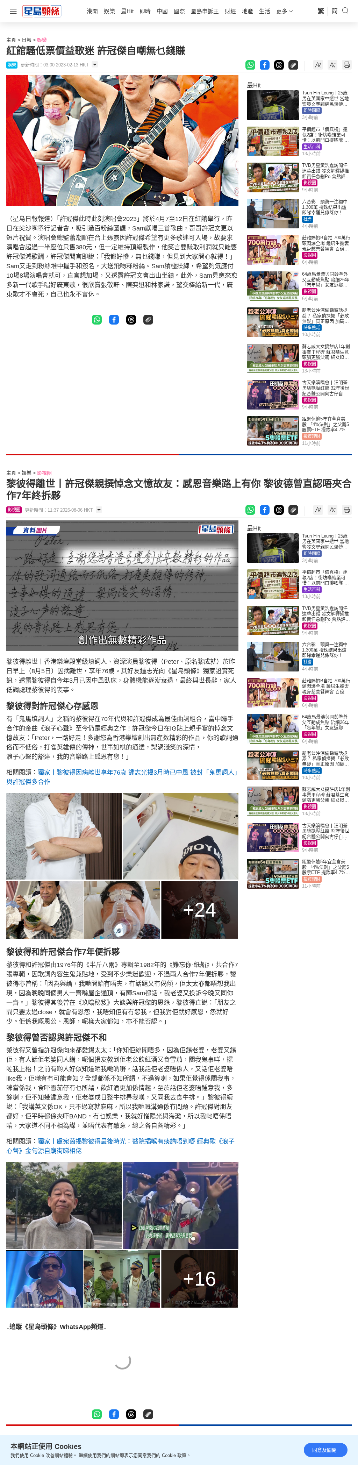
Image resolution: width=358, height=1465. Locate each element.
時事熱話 (311, 328)
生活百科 (311, 147)
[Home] (42, 10)
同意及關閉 (324, 1450)
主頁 (11, 40)
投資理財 (311, 436)
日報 (26, 40)
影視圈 (309, 183)
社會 (307, 219)
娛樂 (42, 40)
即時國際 (311, 110)
